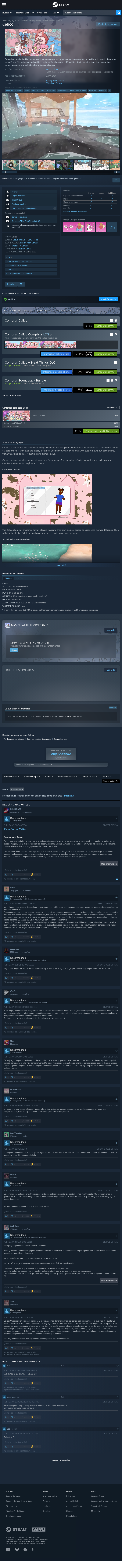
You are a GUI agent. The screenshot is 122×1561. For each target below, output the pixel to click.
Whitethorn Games (54, 83)
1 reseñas (13, 1177)
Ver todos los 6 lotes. (12, 395)
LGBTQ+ (35, 90)
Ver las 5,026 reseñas (61, 1460)
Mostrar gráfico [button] (109, 781)
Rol (25, 240)
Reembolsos (71, 1516)
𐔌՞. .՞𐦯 (12, 991)
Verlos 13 (112, 227)
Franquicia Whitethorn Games (42, 20)
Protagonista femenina (78, 90)
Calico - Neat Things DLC (40, 365)
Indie (42, 90)
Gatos (27, 90)
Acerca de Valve (50, 1496)
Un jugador (102, 90)
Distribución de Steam (15, 1511)
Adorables (9, 90)
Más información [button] (108, 299)
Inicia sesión (7, 179)
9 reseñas (25, 994)
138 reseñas (26, 891)
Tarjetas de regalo (13, 1516)
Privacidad (70, 1496)
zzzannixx (14, 949)
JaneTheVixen (16, 1133)
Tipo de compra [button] (31, 776)
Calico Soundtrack (37, 383)
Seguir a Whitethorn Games (30, 642)
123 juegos (14, 952)
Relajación (92, 90)
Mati (12, 1041)
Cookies (69, 1511)
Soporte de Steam (99, 1506)
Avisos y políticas (74, 1506)
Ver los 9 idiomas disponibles (75, 212)
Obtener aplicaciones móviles (104, 1501)
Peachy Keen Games (55, 80)
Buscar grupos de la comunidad (19, 273)
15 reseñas (26, 1229)
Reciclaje (46, 1511)
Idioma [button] (48, 776)
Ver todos (112, 407)
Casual (15, 240)
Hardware (47, 1506)
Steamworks (11, 1506)
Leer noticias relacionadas (17, 265)
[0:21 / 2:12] (60, 126)
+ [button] (109, 90)
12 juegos (13, 1136)
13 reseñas (14, 1044)
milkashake (15, 1089)
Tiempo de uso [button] (88, 776)
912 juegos (14, 891)
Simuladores (23, 20)
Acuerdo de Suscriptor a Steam (19, 1501)
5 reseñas (13, 1093)
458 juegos (14, 1229)
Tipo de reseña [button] (10, 776)
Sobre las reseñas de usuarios (39, 739)
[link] (83, 354)
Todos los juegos (9, 20)
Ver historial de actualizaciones (19, 261)
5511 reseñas (27, 812)
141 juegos (14, 994)
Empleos (46, 1501)
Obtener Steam (97, 1496)
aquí (69, 716)
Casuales (18, 90)
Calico (25, 365)
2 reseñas (24, 1136)
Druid (12, 888)
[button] (6, 12)
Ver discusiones (12, 269)
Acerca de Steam (13, 1496)
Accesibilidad (72, 1501)
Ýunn (12, 1301)
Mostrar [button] (105, 776)
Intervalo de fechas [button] (66, 776)
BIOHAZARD (15, 809)
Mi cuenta (95, 1511)
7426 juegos (14, 812)
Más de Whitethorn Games (30, 625)
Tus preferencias (60, 739)
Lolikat (13, 1174)
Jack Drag (14, 1226)
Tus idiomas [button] (16, 789)
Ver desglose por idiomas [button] (14, 739)
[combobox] (89, 12)
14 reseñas (26, 952)
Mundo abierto (63, 90)
